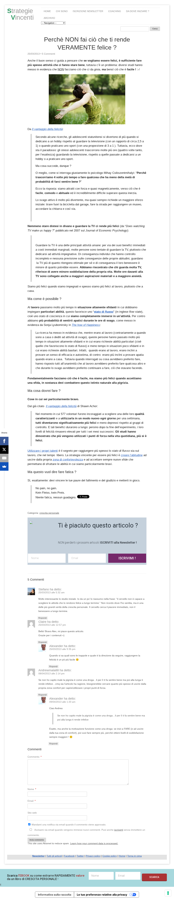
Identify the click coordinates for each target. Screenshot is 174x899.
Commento (34, 756)
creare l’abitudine (132, 455)
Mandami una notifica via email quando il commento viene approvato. (68, 824)
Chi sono (62, 11)
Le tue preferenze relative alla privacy (102, 894)
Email (32, 800)
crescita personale (49, 513)
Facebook (69, 856)
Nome (32, 789)
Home (47, 11)
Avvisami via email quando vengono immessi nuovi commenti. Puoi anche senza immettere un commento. (86, 832)
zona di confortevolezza (68, 459)
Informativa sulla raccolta (54, 894)
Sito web (32, 812)
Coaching (114, 11)
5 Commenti (48, 53)
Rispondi (42, 618)
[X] (4, 449)
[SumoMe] (4, 466)
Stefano (43, 589)
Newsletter (38, 856)
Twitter (80, 856)
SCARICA (154, 877)
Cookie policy (109, 856)
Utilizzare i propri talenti (43, 450)
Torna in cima (134, 856)
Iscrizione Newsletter (88, 11)
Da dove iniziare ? (137, 11)
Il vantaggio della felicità (47, 129)
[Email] (4, 458)
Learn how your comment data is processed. (94, 843)
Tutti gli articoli (54, 856)
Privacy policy (93, 856)
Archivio (49, 18)
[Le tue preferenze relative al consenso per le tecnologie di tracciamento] (168, 893)
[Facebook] (4, 441)
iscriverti (118, 829)
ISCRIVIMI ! (127, 558)
